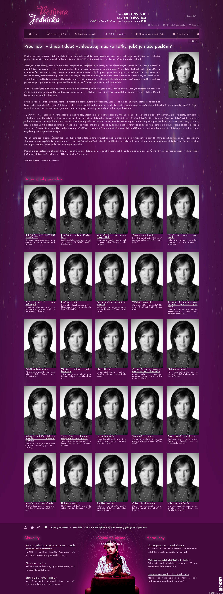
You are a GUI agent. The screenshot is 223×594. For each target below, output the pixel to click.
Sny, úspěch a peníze (143, 436)
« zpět (193, 41)
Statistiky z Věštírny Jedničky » (41, 578)
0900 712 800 (134, 14)
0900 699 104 (134, 18)
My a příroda (104, 369)
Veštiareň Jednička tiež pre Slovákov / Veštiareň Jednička (40, 438)
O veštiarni (182, 34)
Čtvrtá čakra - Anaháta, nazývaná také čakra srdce (147, 370)
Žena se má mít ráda (143, 235)
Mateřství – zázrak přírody (39, 503)
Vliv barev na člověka (179, 503)
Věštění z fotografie (142, 302)
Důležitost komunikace (36, 369)
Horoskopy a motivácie (151, 34)
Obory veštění (58, 34)
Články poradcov (117, 34)
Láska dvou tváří (105, 436)
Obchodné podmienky (175, 25)
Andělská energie (106, 503)
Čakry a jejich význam (143, 503)
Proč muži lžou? (69, 302)
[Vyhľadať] (198, 34)
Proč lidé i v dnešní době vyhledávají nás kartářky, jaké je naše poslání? (110, 528)
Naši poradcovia (87, 34)
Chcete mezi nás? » (36, 563)
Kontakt (195, 25)
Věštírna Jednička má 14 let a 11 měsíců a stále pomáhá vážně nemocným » (50, 547)
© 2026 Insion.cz (216, 593)
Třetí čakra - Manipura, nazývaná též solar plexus (76, 437)
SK (195, 16)
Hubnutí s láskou (69, 503)
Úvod (35, 34)
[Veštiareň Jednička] (45, 528)
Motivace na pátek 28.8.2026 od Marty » (169, 560)
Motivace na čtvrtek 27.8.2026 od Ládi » (168, 575)
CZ (189, 16)
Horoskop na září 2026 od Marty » (166, 545)
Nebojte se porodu (177, 369)
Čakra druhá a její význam (181, 436)
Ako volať (154, 25)
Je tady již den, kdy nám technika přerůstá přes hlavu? (183, 304)
